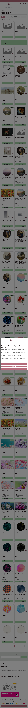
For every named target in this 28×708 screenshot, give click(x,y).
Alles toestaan (14, 368)
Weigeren (14, 364)
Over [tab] (23, 343)
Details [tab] (14, 343)
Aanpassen (14, 366)
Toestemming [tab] (5, 343)
